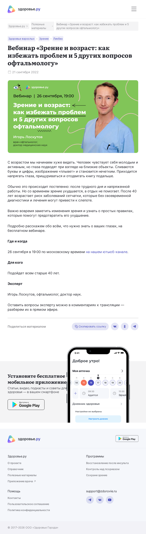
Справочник (16, 469)
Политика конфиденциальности (29, 510)
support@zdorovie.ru (101, 491)
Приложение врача (20, 481)
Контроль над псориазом (103, 469)
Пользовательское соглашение (28, 504)
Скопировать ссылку (92, 326)
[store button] (26, 405)
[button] (18, 26)
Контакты (14, 497)
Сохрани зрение (96, 475)
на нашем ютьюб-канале (106, 252)
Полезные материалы (22, 475)
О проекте (14, 463)
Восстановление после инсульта (107, 463)
